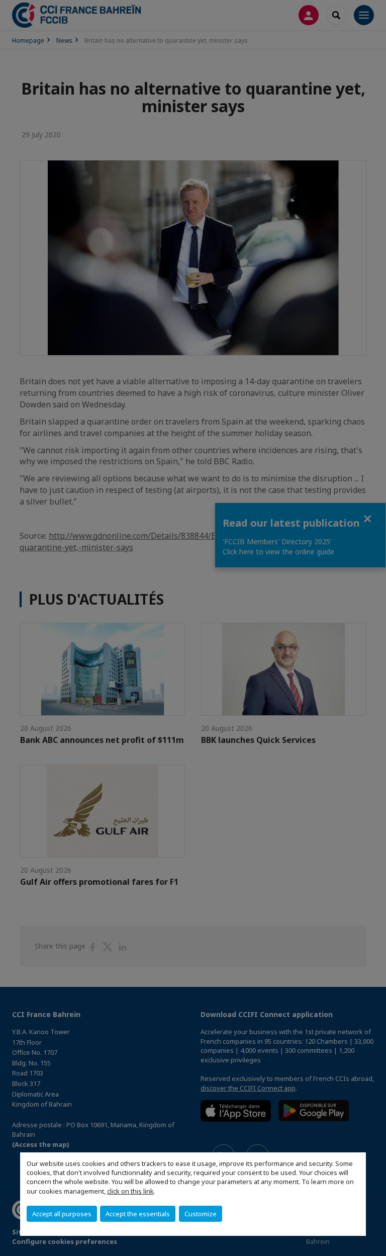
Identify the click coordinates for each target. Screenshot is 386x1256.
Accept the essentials (138, 1213)
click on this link (130, 1191)
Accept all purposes (61, 1213)
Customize (200, 1213)
